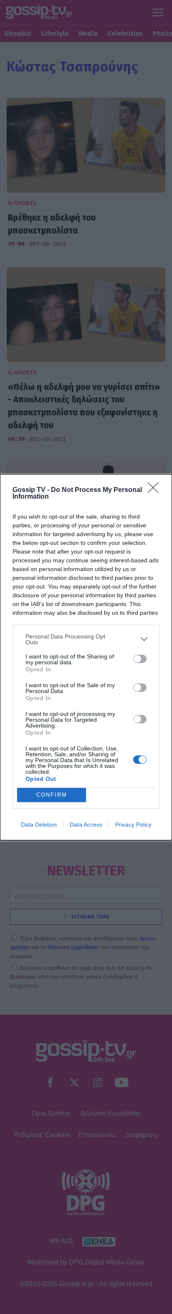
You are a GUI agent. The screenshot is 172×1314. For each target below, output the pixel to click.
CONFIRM (51, 795)
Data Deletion (39, 824)
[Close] (156, 490)
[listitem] (86, 639)
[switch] (140, 659)
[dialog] (86, 657)
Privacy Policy (133, 824)
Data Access (86, 824)
